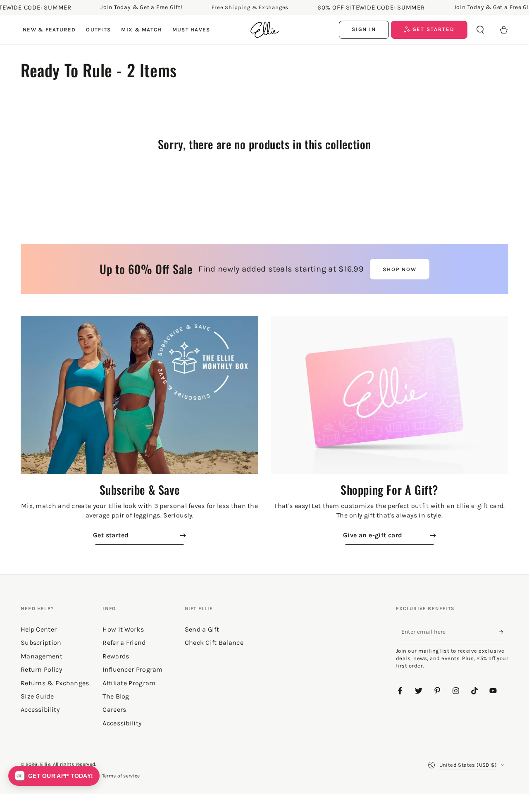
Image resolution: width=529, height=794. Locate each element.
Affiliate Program (128, 683)
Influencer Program (132, 669)
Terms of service (121, 776)
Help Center (39, 629)
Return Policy (41, 669)
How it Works (123, 629)
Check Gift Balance (214, 642)
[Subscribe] (503, 631)
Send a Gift (202, 629)
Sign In (364, 29)
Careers (114, 709)
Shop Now (400, 269)
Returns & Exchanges (55, 683)
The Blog (115, 696)
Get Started (432, 29)
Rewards (115, 656)
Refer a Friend (123, 642)
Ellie (45, 764)
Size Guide (37, 696)
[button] (480, 30)
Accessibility (121, 723)
